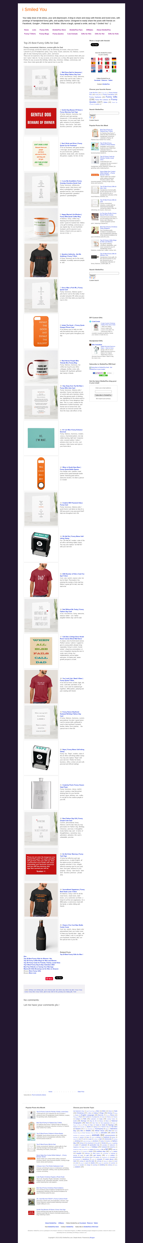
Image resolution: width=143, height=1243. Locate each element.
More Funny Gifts (35, 971)
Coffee (89, 1113)
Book (110, 1111)
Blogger (92, 1237)
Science (75, 1126)
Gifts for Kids (113, 34)
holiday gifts (69, 991)
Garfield (87, 1117)
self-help (99, 1161)
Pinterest (104, 80)
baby (87, 1137)
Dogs (102, 1113)
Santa (103, 1125)
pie (106, 1155)
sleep (110, 1161)
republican (86, 1159)
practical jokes (89, 1157)
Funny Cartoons (95, 97)
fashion (108, 1141)
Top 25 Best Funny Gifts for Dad (46, 1144)
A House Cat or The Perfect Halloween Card (50, 1166)
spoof (86, 1163)
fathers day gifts (69, 990)
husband (104, 1147)
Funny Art (98, 94)
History (109, 1117)
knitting (97, 1149)
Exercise (100, 1115)
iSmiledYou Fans (76, 30)
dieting (115, 1139)
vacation (81, 1165)
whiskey (110, 1165)
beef (93, 1137)
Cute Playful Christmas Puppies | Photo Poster (51, 1177)
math (114, 1149)
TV (84, 1128)
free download (89, 1143)
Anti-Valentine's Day (78, 1111)
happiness (76, 1147)
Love (75, 1121)
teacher (75, 1165)
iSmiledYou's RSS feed (91, 1227)
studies (93, 1163)
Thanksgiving (99, 1129)
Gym (103, 1117)
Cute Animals (72, 34)
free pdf (97, 1143)
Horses (115, 1117)
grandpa (104, 1145)
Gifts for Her (100, 34)
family (102, 1141)
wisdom (77, 1167)
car (80, 1139)
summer (113, 1163)
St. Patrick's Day (104, 1126)
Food (80, 1117)
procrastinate (76, 1159)
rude (74, 1161)
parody (75, 1155)
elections (95, 1141)
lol (107, 1149)
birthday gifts (40, 990)
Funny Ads (104, 92)
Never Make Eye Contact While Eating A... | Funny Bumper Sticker (107, 173)
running (81, 1161)
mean (74, 1151)
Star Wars (114, 1127)
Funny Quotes (58, 34)
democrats (108, 1139)
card (45, 990)
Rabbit (97, 1125)
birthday (98, 1137)
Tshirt (74, 991)
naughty (78, 1153)
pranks (97, 104)
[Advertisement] (54, 1072)
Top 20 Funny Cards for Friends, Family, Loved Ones (42, 963)
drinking (77, 1141)
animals (96, 1135)
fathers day (62, 990)
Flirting (75, 1117)
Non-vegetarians (105, 1123)
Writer (97, 1132)
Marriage (83, 1121)
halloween (112, 1145)
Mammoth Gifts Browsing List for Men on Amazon (41, 969)
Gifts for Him (86, 34)
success (106, 1163)
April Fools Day (90, 1111)
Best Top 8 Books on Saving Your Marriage (38, 967)
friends (104, 1143)
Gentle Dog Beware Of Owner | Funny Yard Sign (51, 1209)
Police (91, 1125)
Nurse (113, 1123)
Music (107, 1121)
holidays (95, 1147)
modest (85, 1151)
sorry (81, 1163)
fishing (81, 1143)
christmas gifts (51, 990)
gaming (115, 1143)
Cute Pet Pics (93, 92)
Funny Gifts (44, 30)
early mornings (87, 1141)
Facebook (97, 80)
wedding (102, 1165)
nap (110, 1151)
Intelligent (77, 1119)
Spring (95, 1126)
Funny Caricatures (108, 94)
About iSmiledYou (104, 30)
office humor (96, 1153)
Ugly (107, 1128)
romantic (99, 1159)
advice (113, 1133)
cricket (95, 1139)
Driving (110, 1113)
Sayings (111, 1125)
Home (26, 30)
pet (87, 1155)
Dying (115, 1113)
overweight (105, 1153)
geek (76, 1145)
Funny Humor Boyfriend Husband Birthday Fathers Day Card (70, 714)
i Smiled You (34, 9)
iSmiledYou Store (59, 30)
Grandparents (95, 1117)
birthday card (32, 990)
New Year (95, 1123)
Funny (76, 990)
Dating (96, 1113)
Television (90, 1128)
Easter (77, 1115)
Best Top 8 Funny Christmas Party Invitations (108, 227)
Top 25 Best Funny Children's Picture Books (107, 143)
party (81, 1155)
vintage (88, 1165)
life (102, 1149)
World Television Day (87, 1132)
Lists (34, 30)
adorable (104, 1133)
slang (105, 1161)
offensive (87, 1153)
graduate (84, 1145)
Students (78, 1129)
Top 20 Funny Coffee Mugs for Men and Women (40, 960)
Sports (89, 1127)
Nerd (87, 1123)
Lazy (101, 1119)
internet (85, 1149)
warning (95, 1165)
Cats (115, 1111)
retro (93, 1159)
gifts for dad (47, 991)
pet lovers (97, 1155)
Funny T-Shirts (30, 34)
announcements (110, 1135)
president (112, 1157)
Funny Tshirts (39, 991)
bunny (113, 1137)
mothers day (100, 1151)
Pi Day (85, 1125)
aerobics (75, 1135)
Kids (84, 1119)
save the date (90, 1161)
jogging (91, 1149)
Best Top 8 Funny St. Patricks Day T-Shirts (106, 130)
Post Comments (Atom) (39, 1095)
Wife (81, 1131)
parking (113, 1153)
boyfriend (106, 1137)
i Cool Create (96, 321)
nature (115, 1151)
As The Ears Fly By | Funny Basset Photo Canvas (108, 214)
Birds (104, 1111)
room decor (109, 1159)
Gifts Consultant (97, 344)
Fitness (112, 1115)
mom (91, 1151)
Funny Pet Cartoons (101, 99)
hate (88, 1147)
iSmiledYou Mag (77, 1149)
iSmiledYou (106, 84)
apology (75, 1137)
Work (110, 1131)
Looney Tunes (111, 1119)
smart (115, 1161)
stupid (99, 1163)
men (80, 1151)
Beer (97, 1111)
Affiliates (89, 30)
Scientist (82, 1126)
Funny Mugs (44, 34)
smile (76, 1163)
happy (83, 1147)
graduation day (94, 1145)
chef (84, 1139)
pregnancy (105, 1157)
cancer (75, 1139)
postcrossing (77, 1157)
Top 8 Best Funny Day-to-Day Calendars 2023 (39, 965)
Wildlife (88, 1131)
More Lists (32, 973)
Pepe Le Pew (77, 1125)
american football (84, 1135)
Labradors (93, 1119)
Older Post (81, 1091)
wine (116, 1165)
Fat (107, 1115)
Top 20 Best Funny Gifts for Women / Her (38, 958)
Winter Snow (99, 1131)
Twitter (110, 80)
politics (112, 1155)
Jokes (105, 102)
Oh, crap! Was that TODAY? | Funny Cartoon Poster (52, 1199)
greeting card (61, 991)
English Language (87, 1115)
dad (57, 990)
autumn (82, 1137)
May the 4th (93, 1121)
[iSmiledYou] (98, 373)
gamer (109, 1143)
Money (101, 1121)
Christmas (80, 1113)
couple (90, 1139)
